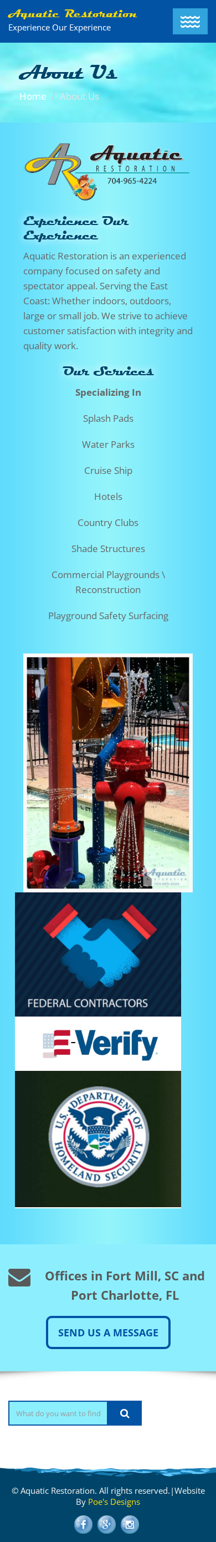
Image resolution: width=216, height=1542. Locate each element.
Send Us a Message (108, 1332)
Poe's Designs (114, 1501)
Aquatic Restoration (72, 14)
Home (33, 96)
